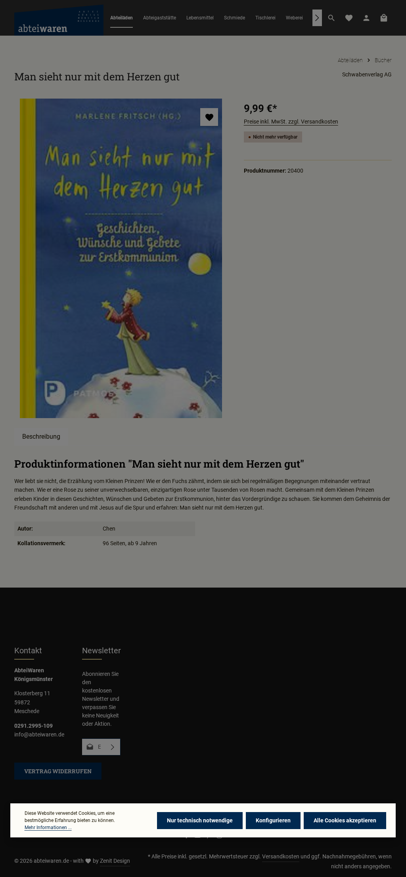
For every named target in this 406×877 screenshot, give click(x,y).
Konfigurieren (273, 820)
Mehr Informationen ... (48, 827)
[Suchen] (331, 18)
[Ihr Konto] (366, 18)
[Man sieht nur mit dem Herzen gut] (121, 258)
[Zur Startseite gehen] (58, 18)
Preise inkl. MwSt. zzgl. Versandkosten (291, 121)
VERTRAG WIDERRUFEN (58, 771)
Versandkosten (280, 856)
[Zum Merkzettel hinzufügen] (209, 117)
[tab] (41, 436)
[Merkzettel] (349, 18)
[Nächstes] (317, 18)
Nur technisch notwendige (200, 820)
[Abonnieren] (113, 746)
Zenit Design (115, 861)
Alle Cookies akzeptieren (345, 820)
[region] (121, 258)
